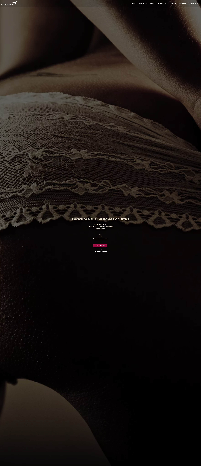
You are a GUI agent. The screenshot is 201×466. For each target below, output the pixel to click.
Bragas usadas (100, 224)
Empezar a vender (100, 252)
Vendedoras (143, 3)
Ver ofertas (100, 246)
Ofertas (133, 3)
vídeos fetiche (99, 226)
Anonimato (100, 229)
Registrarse (194, 3)
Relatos (160, 3)
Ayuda (173, 3)
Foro (166, 3)
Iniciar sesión (183, 3)
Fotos (90, 226)
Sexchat (109, 226)
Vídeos (152, 3)
